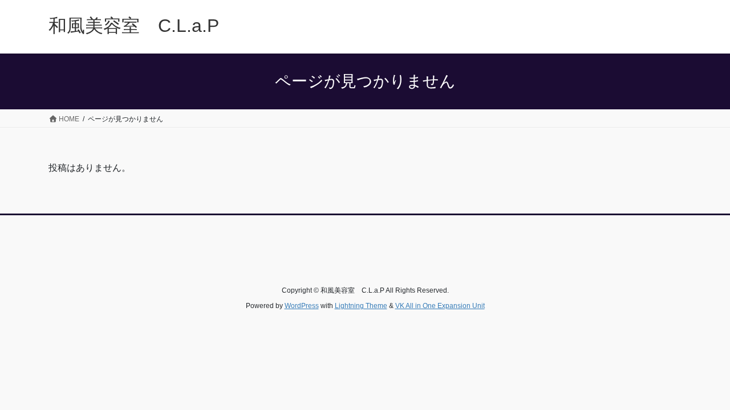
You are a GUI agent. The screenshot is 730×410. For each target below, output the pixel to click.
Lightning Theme (361, 306)
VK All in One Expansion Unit (440, 306)
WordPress (302, 306)
